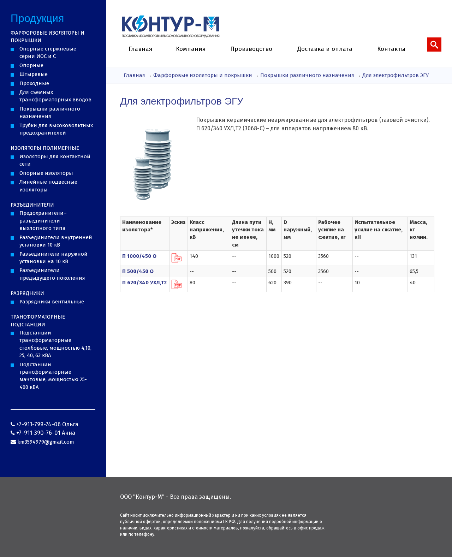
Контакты (391, 49)
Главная (140, 49)
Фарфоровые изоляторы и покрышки (202, 75)
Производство (251, 49)
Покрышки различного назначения (307, 75)
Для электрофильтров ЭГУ (395, 75)
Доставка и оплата (324, 49)
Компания (191, 49)
